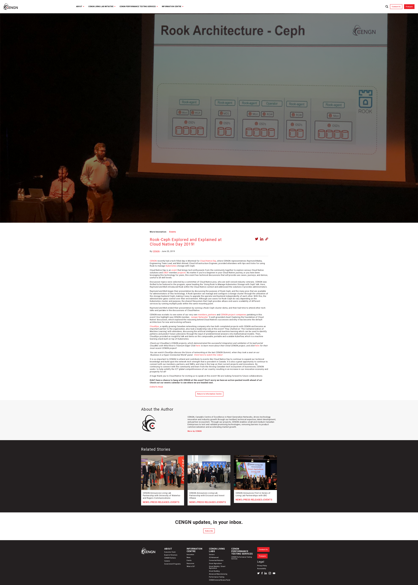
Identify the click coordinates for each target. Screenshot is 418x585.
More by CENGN (195, 431)
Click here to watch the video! (208, 355)
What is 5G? (191, 566)
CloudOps (154, 326)
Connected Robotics (216, 560)
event (174, 270)
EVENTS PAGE (156, 387)
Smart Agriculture (215, 563)
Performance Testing (216, 577)
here (198, 345)
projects (182, 272)
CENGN (156, 251)
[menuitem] (79, 6)
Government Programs (172, 564)
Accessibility (261, 568)
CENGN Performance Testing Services (138, 6)
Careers (167, 561)
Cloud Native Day (208, 261)
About (79, 6)
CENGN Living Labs (217, 550)
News (189, 557)
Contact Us (396, 7)
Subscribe (209, 531)
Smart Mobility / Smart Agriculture (217, 567)
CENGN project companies (233, 314)
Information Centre (171, 6)
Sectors (212, 554)
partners (212, 314)
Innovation (190, 554)
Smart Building (214, 571)
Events (172, 232)
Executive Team (170, 552)
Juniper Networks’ (199, 317)
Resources (190, 563)
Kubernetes (171, 266)
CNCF (166, 272)
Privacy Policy (262, 565)
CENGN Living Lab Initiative (100, 6)
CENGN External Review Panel (219, 580)
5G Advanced (213, 557)
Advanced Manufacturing (218, 574)
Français (409, 7)
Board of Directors (170, 555)
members (202, 314)
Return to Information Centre (209, 394)
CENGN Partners (170, 558)
